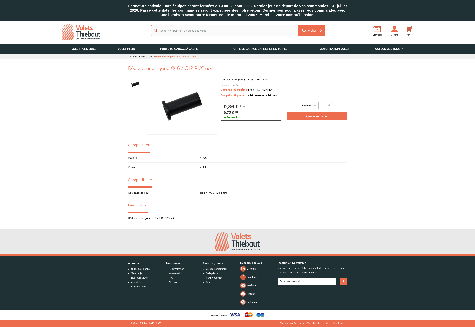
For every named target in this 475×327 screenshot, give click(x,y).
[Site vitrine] (372, 29)
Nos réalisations (139, 278)
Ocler (208, 282)
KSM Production (214, 278)
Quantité (306, 105)
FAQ (171, 278)
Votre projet (137, 273)
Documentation (176, 269)
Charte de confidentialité (292, 323)
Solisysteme (212, 273)
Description (138, 205)
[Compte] (389, 29)
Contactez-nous (139, 286)
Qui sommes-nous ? (141, 269)
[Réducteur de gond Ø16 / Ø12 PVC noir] (135, 84)
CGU (308, 323)
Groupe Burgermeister (217, 269)
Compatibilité (140, 180)
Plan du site (338, 323)
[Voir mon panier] (409, 31)
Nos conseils (175, 273)
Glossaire (173, 282)
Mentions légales (321, 323)
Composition (139, 145)
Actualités (136, 282)
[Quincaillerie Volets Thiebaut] (79, 32)
